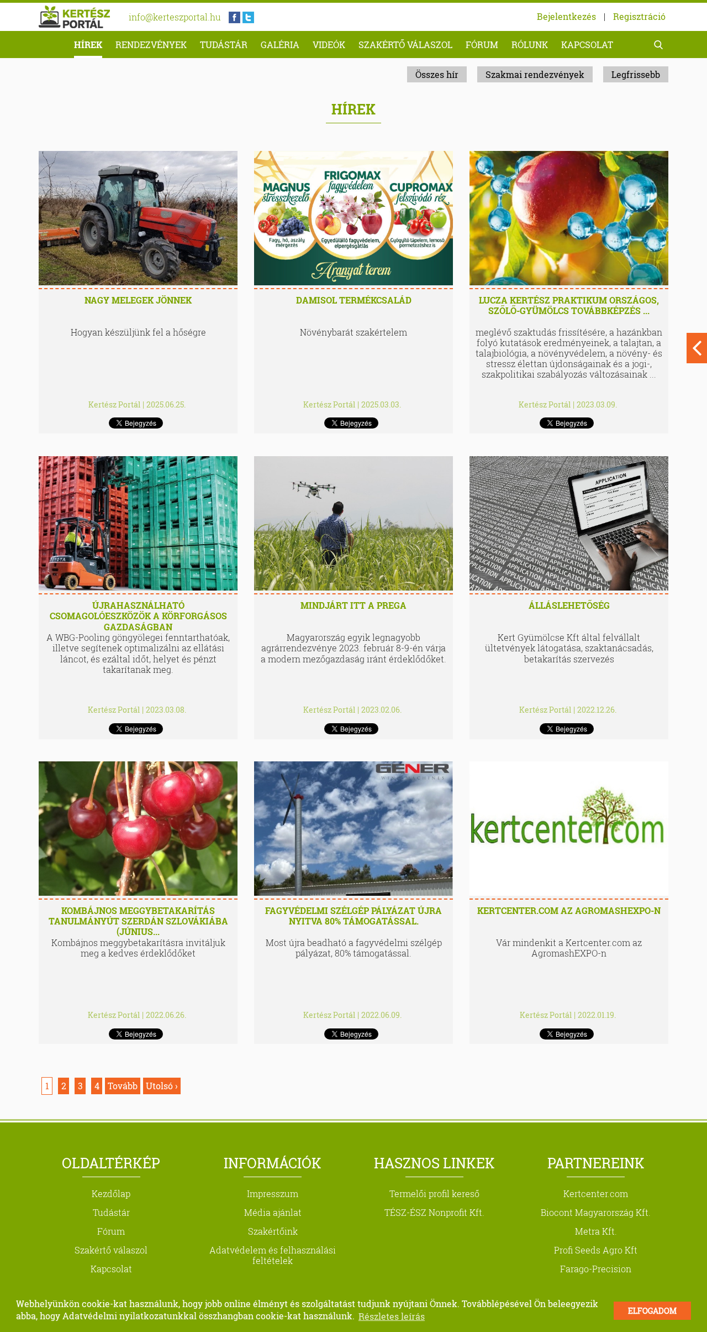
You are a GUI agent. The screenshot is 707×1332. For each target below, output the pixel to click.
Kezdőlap (111, 1193)
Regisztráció (639, 16)
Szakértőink (273, 1231)
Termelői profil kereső (434, 1193)
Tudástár (223, 44)
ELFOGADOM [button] (652, 1310)
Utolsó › (162, 1085)
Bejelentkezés (566, 16)
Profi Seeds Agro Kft (595, 1250)
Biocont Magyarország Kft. (596, 1212)
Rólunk (529, 44)
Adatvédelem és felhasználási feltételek (272, 1255)
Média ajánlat (273, 1212)
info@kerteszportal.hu (175, 17)
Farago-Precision (595, 1268)
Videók (329, 44)
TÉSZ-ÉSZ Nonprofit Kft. (434, 1212)
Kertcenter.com (595, 1193)
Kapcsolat (587, 44)
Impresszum (272, 1193)
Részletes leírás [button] (391, 1316)
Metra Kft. (596, 1231)
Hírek (88, 44)
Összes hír (436, 74)
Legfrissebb (635, 74)
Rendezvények (151, 44)
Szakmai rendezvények (535, 74)
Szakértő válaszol (405, 44)
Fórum (482, 44)
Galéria (280, 44)
